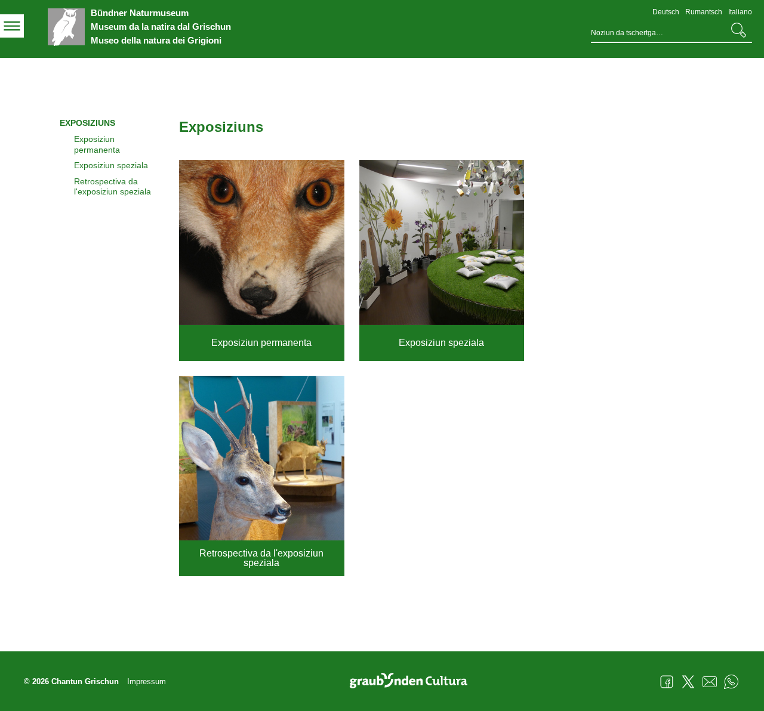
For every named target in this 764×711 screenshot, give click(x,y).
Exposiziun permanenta (97, 144)
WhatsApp (731, 682)
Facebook (667, 682)
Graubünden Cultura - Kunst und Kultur (413, 682)
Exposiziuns (87, 123)
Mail (710, 682)
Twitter (688, 682)
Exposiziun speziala (111, 165)
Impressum (146, 681)
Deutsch (665, 12)
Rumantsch (703, 12)
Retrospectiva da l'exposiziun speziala (112, 186)
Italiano (740, 12)
